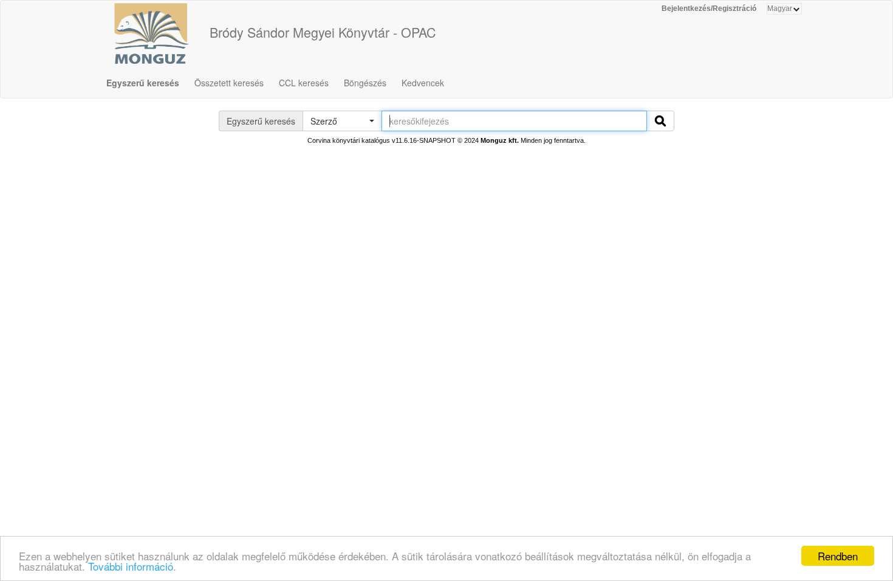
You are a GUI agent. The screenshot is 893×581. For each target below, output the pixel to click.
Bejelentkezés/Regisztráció (709, 8)
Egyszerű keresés (142, 83)
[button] (342, 121)
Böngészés (365, 83)
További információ (130, 566)
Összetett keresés (229, 83)
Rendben (838, 555)
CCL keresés (304, 83)
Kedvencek (423, 83)
